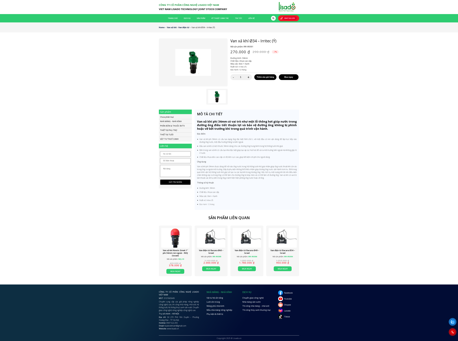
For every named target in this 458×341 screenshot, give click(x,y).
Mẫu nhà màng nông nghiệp (219, 310)
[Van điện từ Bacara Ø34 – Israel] (283, 238)
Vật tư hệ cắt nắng (215, 298)
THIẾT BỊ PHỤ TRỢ (168, 130)
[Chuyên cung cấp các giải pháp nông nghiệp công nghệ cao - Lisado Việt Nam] (287, 11)
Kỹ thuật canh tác (220, 18)
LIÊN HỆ (251, 18)
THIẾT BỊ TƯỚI (166, 134)
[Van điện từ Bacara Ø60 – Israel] (211, 238)
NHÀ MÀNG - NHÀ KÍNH (171, 121)
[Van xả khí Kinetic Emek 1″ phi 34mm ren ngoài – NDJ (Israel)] (175, 238)
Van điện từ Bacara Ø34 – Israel (283, 251)
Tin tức (238, 18)
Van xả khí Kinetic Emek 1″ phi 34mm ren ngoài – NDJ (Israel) (175, 253)
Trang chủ (173, 18)
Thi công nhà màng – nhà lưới (255, 306)
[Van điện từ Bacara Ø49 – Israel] (247, 238)
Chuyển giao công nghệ (253, 298)
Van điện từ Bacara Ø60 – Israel (211, 251)
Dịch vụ (187, 18)
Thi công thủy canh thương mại (256, 310)
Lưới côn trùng (213, 302)
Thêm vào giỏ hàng (265, 77)
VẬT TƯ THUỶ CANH (169, 139)
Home (162, 27)
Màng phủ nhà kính (215, 306)
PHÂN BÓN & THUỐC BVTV (172, 125)
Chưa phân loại (167, 117)
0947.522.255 (289, 18)
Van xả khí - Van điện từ (178, 27)
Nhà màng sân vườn (251, 302)
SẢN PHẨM (201, 18)
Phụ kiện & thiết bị (215, 314)
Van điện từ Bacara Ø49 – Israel (247, 251)
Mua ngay (288, 77)
